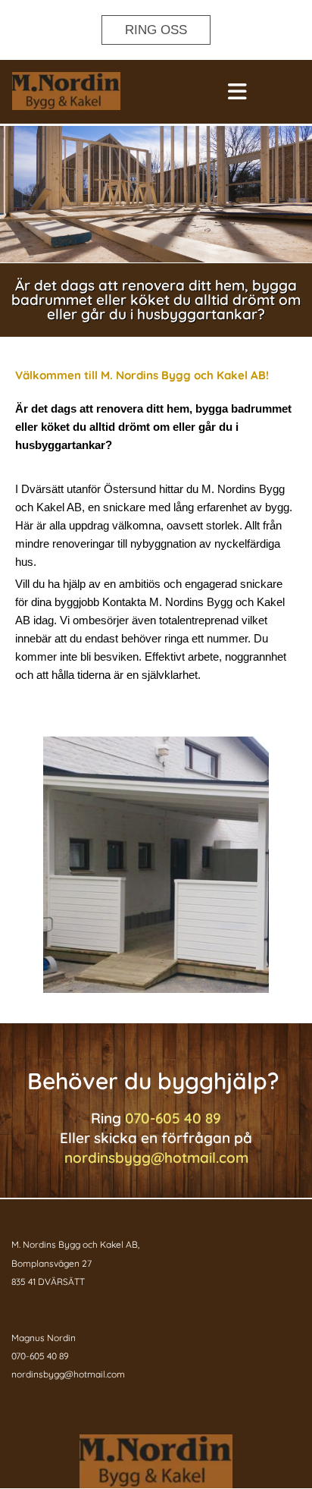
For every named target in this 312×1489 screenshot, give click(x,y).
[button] (156, 30)
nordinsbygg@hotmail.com (156, 1157)
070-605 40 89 (173, 1118)
